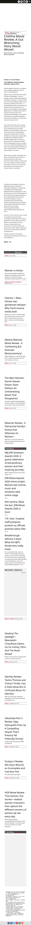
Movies (7, 32)
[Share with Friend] (19, 923)
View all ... (23, 572)
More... (11, 474)
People (12, 618)
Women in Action (14, 270)
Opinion (18, 282)
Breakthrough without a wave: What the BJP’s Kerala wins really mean (14, 542)
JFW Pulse (7, 282)
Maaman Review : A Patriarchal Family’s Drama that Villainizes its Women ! (15, 429)
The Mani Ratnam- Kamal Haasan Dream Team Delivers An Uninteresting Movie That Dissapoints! (15, 388)
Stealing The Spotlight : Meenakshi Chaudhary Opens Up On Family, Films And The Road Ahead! (15, 643)
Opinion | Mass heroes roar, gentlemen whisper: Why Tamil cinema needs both (15, 304)
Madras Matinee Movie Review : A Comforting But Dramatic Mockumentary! (13, 346)
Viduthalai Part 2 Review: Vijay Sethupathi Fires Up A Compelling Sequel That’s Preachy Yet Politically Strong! (15, 728)
